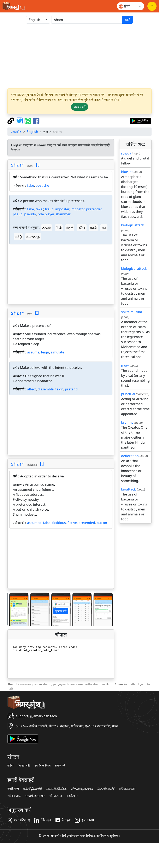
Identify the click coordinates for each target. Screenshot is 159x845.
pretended (86, 522)
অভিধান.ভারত (14, 796)
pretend (71, 389)
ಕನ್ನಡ (69, 228)
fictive (72, 522)
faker (39, 209)
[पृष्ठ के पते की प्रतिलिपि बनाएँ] (11, 120)
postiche (42, 185)
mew (125, 365)
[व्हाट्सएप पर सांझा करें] (28, 120)
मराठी (93, 228)
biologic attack (132, 225)
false (47, 522)
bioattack (128, 489)
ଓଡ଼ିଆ (82, 228)
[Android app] (22, 738)
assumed (34, 522)
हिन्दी (59, 228)
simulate (57, 352)
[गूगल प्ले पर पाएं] (141, 120)
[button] (16, 609)
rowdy (126, 153)
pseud (18, 214)
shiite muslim (131, 312)
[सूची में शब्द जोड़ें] (37, 165)
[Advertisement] (79, 56)
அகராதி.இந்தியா (56, 788)
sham (18, 164)
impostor (77, 209)
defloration (130, 456)
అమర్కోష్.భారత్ (32, 788)
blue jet (127, 171)
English (32, 131)
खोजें (127, 19)
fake (30, 185)
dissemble (46, 389)
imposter (62, 209)
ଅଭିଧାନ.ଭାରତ (127, 788)
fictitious (59, 522)
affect (31, 389)
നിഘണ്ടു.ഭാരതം (82, 788)
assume (33, 352)
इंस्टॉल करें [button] (60, 611)
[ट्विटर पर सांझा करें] (20, 120)
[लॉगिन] (152, 6)
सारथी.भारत (72, 796)
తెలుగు (46, 228)
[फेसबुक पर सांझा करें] (36, 120)
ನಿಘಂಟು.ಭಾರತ (106, 788)
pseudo (30, 214)
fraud (49, 209)
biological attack (134, 268)
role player (46, 214)
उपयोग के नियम (43, 765)
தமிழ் (18, 236)
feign (45, 352)
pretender (93, 209)
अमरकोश (16, 131)
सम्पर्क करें (60, 765)
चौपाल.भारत (55, 796)
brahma (127, 422)
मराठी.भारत (13, 788)
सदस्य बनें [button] (80, 106)
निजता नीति (24, 765)
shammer (63, 214)
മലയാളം (33, 236)
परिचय (10, 765)
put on (102, 522)
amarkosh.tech (35, 796)
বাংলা (103, 228)
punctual (128, 394)
